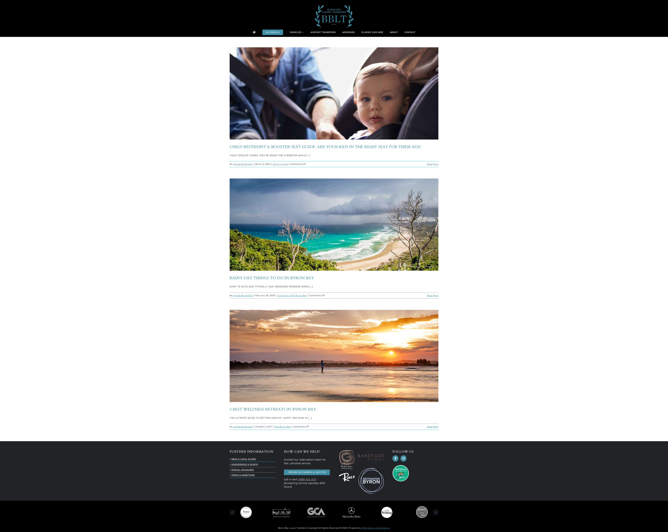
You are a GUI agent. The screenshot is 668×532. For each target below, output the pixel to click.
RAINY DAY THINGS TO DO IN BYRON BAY (334, 222)
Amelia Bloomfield (243, 164)
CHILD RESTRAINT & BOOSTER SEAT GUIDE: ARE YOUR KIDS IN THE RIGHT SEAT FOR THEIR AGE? (334, 90)
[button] (232, 512)
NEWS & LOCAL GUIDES (243, 459)
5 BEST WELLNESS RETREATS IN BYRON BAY (334, 353)
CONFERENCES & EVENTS (244, 464)
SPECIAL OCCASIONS (242, 470)
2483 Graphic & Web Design (376, 527)
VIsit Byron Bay (298, 295)
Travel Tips (283, 295)
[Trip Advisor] (400, 466)
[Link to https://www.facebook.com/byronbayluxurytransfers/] (395, 458)
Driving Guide (280, 164)
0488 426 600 (307, 479)
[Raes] (347, 474)
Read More (433, 164)
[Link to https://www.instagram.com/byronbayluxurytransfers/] (403, 458)
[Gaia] (347, 451)
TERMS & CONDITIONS (243, 475)
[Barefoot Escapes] (371, 455)
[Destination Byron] (371, 468)
